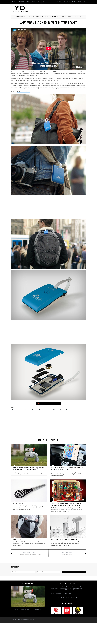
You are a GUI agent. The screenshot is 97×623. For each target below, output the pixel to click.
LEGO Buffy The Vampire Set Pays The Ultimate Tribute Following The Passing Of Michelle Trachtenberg (67, 505)
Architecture (45, 16)
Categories (21, 1)
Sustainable (55, 16)
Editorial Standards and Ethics (57, 593)
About (14, 1)
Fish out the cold (18, 539)
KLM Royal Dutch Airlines (23, 92)
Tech (28, 16)
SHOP (39, 1)
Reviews (69, 16)
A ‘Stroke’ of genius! (67, 553)
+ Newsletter (77, 16)
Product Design (20, 16)
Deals (62, 16)
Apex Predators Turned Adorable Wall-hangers (30, 553)
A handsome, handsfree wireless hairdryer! (64, 539)
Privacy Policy (68, 593)
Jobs (44, 1)
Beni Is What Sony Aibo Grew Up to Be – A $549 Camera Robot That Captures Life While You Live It (29, 469)
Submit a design (30, 1)
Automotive (36, 16)
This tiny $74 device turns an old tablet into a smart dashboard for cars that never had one (67, 469)
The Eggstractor (18, 504)
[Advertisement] (60, 9)
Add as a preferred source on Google (49, 403)
